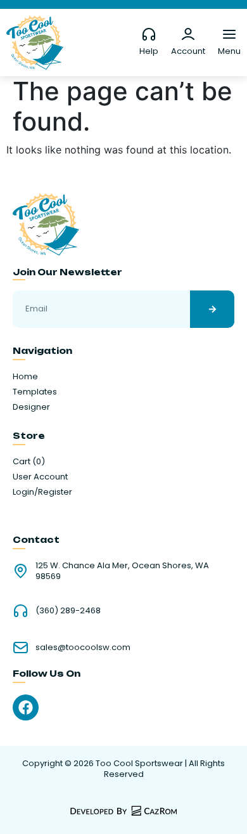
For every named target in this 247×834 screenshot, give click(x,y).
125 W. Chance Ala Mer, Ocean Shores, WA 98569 (122, 570)
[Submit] (212, 309)
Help (148, 51)
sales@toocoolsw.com (82, 647)
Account (188, 51)
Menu (229, 51)
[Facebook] (26, 707)
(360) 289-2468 (68, 610)
